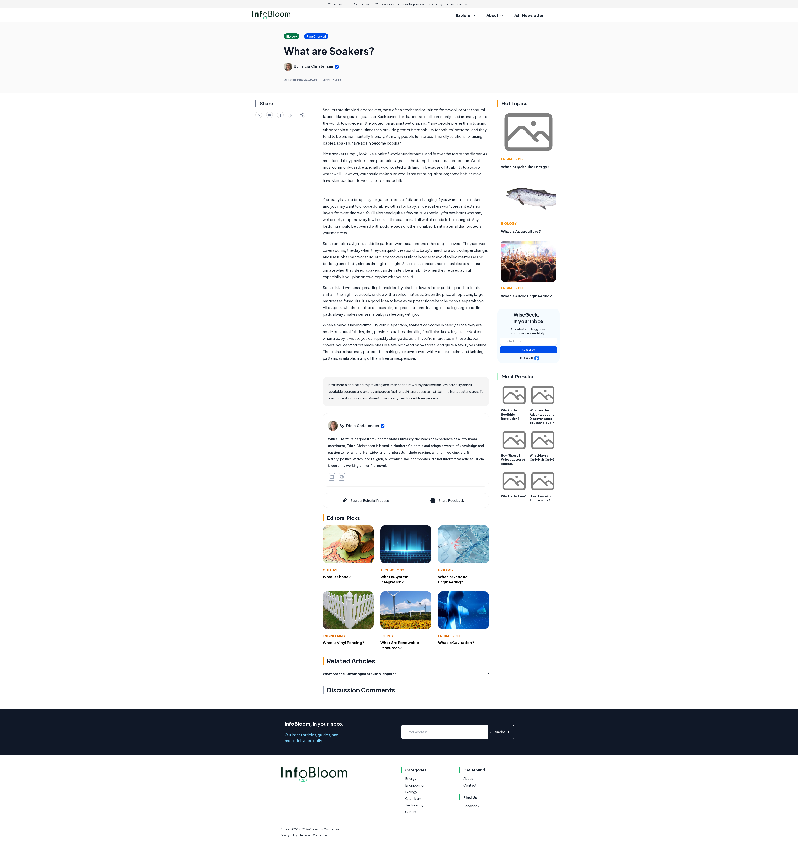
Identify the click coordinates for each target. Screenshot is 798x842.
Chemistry (413, 798)
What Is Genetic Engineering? (453, 579)
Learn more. (463, 4)
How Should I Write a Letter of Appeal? (513, 459)
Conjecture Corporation (324, 829)
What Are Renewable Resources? (399, 645)
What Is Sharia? (337, 576)
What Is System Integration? (394, 579)
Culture (330, 570)
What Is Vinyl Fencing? (343, 642)
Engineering (334, 636)
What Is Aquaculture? (521, 231)
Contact (470, 785)
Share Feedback (451, 500)
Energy (387, 636)
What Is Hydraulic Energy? (525, 166)
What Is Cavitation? (456, 642)
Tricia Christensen (316, 66)
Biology (446, 570)
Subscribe (528, 349)
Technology (392, 570)
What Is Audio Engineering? (526, 295)
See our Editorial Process (369, 500)
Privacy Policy (289, 835)
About (468, 778)
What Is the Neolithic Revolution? (510, 414)
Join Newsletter (528, 15)
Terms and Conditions (313, 835)
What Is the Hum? (514, 496)
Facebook (471, 806)
